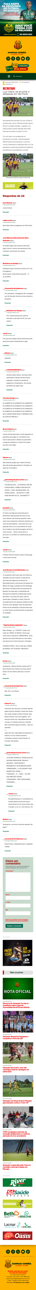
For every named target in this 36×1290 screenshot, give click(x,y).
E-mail (8, 902)
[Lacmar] (17, 1230)
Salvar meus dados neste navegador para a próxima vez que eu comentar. (17, 920)
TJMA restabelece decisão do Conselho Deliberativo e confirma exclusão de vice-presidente (16, 1134)
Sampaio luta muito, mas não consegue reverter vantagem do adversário (16, 1069)
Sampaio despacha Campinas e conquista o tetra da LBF (16, 1037)
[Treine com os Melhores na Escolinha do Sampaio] (18, 36)
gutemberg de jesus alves (14, 480)
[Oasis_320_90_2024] (17, 1241)
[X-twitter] (18, 59)
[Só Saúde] (17, 1198)
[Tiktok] (28, 59)
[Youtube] (23, 59)
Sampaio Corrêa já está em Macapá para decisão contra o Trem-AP (17, 1101)
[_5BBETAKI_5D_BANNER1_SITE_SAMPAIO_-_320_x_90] (17, 1209)
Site (7, 910)
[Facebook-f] (13, 59)
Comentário (10, 871)
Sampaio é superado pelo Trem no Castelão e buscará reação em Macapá (17, 1167)
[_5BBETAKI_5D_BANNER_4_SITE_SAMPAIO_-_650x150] (18, 190)
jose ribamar (7, 203)
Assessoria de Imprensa (14, 288)
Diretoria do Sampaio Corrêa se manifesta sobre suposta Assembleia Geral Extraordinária (16, 1005)
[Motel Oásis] (17, 965)
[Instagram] (8, 59)
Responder (6, 212)
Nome (8, 894)
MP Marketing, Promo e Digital (21, 1282)
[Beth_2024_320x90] (17, 1219)
